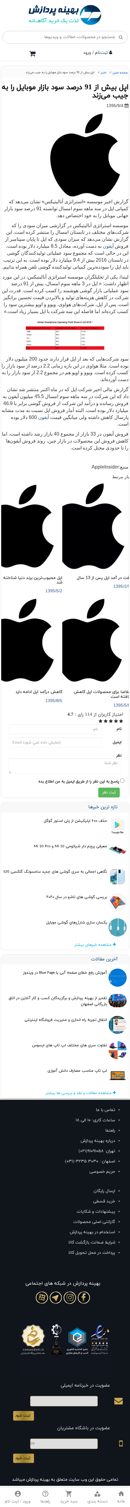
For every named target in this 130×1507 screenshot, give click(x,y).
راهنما (110, 1130)
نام (119, 729)
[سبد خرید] (32, 53)
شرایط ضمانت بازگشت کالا (91, 1242)
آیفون (108, 246)
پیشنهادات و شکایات (95, 1211)
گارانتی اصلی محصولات (94, 1222)
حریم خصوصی (102, 1172)
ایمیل (117, 742)
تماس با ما (105, 1110)
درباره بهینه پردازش (98, 1141)
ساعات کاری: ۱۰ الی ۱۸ (95, 1120)
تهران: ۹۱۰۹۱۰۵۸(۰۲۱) (97, 1151)
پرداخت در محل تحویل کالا (91, 1253)
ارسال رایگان (104, 1191)
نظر (119, 755)
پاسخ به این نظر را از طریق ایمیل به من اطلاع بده (78, 781)
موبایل (113, 1445)
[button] (97, 1497)
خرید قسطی (104, 1201)
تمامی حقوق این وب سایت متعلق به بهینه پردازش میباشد (65, 1479)
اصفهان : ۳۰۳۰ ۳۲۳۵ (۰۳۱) (90, 1161)
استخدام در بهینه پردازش (92, 1232)
